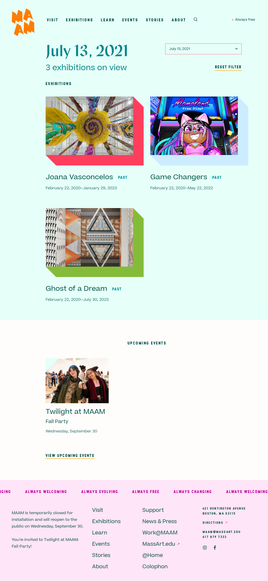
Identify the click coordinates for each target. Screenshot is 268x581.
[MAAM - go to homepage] (23, 23)
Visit (52, 19)
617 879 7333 (215, 537)
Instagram (205, 547)
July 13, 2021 (179, 48)
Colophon (155, 566)
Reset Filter (228, 66)
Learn (108, 19)
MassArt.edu (158, 544)
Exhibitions (79, 19)
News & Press (159, 521)
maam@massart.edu (222, 532)
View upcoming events (70, 455)
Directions (213, 522)
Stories (155, 19)
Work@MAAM (160, 533)
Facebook (215, 547)
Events (130, 19)
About (179, 19)
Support (153, 510)
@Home (152, 555)
